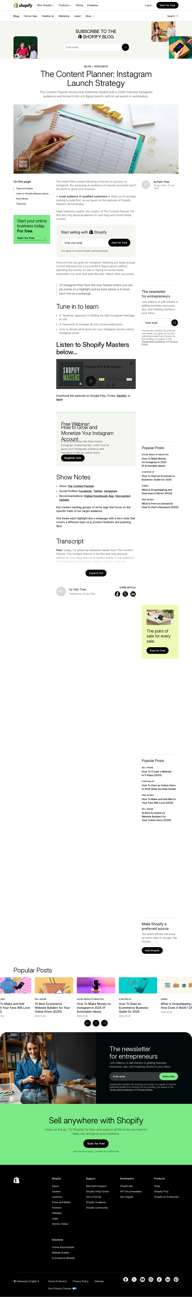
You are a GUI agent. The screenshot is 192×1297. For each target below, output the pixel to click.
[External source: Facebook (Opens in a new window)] (125, 1279)
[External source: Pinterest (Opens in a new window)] (176, 1279)
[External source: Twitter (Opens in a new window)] (134, 1279)
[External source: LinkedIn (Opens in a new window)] (167, 1279)
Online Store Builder (63, 1247)
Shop (157, 1186)
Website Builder (60, 1252)
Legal (55, 1218)
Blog (16, 16)
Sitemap (99, 1281)
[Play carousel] (96, 1023)
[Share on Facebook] (117, 594)
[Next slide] (104, 1023)
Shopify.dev (126, 1186)
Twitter (97, 491)
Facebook (85, 491)
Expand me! (96, 573)
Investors (57, 1196)
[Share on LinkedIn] (133, 594)
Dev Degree (126, 1196)
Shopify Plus (161, 1191)
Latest (77, 16)
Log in (148, 5)
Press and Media (61, 1202)
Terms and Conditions (153, 341)
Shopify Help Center (97, 1191)
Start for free (167, 5)
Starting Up (48, 16)
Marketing (64, 16)
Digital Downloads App (99, 496)
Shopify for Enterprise (166, 1196)
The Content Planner (81, 486)
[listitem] (96, 997)
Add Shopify (152, 950)
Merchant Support (96, 1186)
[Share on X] (125, 594)
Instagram (110, 491)
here (59, 399)
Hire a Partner (94, 1196)
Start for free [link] (119, 242)
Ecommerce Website (63, 1258)
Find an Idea (30, 16)
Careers (56, 1191)
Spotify (121, 395)
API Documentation (131, 1191)
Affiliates (57, 1213)
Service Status (60, 1223)
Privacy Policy (145, 1089)
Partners (57, 1207)
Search (171, 16)
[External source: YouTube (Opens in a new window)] (142, 1279)
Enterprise (92, 5)
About (55, 1186)
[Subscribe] (125, 47)
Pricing (79, 5)
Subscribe (169, 1076)
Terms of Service (57, 1281)
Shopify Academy (96, 1202)
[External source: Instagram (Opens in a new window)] (150, 1279)
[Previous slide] (87, 1023)
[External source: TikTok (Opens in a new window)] (159, 1279)
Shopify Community (97, 1207)
